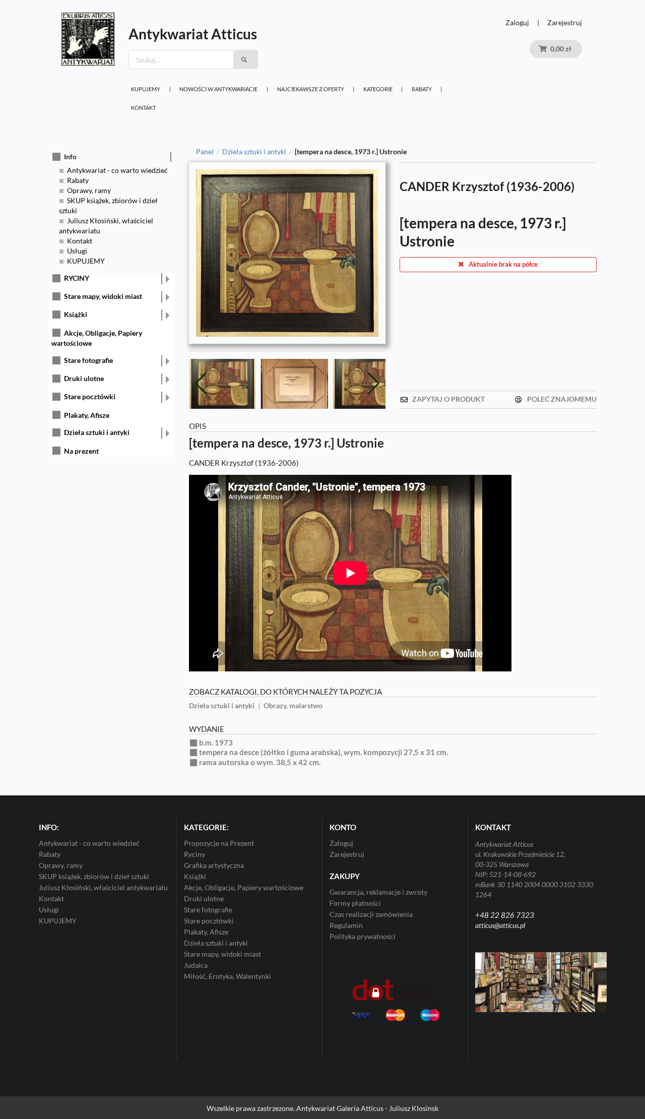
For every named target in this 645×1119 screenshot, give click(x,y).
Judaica (196, 961)
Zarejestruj (564, 22)
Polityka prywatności (363, 932)
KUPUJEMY (145, 89)
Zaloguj (517, 22)
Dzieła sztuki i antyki (97, 432)
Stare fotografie (88, 360)
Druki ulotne (84, 378)
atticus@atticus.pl (500, 921)
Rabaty (422, 89)
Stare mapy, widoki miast (103, 296)
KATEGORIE (378, 89)
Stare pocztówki (89, 396)
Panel (205, 151)
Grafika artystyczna (214, 861)
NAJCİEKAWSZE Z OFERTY (310, 89)
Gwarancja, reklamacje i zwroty (378, 889)
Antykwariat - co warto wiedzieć (117, 170)
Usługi (77, 250)
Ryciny (194, 850)
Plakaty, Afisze (86, 415)
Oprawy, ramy (89, 190)
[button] (373, 382)
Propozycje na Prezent (219, 840)
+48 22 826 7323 (504, 911)
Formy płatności (355, 899)
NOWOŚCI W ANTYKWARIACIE (218, 89)
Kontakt (143, 107)
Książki (75, 314)
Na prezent (81, 451)
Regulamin (346, 921)
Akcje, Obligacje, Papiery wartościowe (243, 884)
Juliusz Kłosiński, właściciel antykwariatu (103, 884)
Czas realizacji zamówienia (371, 910)
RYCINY (76, 278)
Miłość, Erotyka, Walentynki (227, 972)
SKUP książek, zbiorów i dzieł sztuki (94, 872)
